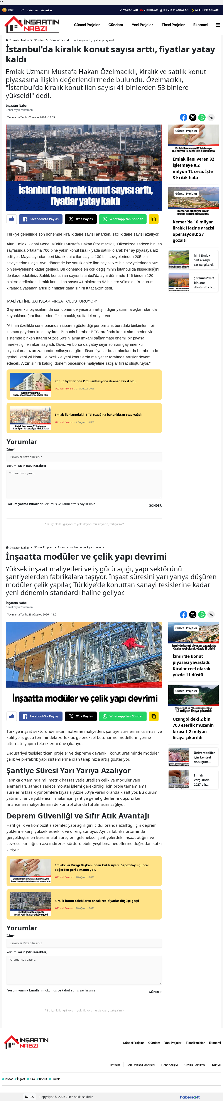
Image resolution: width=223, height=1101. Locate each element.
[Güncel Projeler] (193, 138)
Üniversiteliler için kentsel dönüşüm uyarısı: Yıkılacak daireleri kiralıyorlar (204, 757)
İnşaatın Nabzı (19, 40)
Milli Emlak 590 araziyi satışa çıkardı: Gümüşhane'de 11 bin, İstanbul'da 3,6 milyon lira (205, 260)
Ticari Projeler (195, 1042)
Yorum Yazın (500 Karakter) (27, 466)
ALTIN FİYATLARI (207, 10)
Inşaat (7, 1079)
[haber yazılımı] (190, 1096)
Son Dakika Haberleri (141, 1065)
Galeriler (46, 10)
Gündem (39, 40)
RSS (31, 1097)
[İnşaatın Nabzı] (26, 1042)
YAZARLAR (130, 10)
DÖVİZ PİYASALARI (176, 10)
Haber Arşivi (169, 1065)
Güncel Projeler (43, 547)
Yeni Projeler (172, 1042)
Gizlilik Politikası (194, 1065)
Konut (42, 1079)
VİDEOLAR (151, 10)
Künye (216, 1065)
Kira (31, 1079)
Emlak (54, 1079)
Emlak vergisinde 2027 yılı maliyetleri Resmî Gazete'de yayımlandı (202, 780)
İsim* (11, 449)
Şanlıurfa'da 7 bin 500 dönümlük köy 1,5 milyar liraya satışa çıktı (205, 282)
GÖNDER (155, 505)
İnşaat (20, 1079)
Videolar (32, 10)
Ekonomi (215, 1042)
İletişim (115, 1065)
